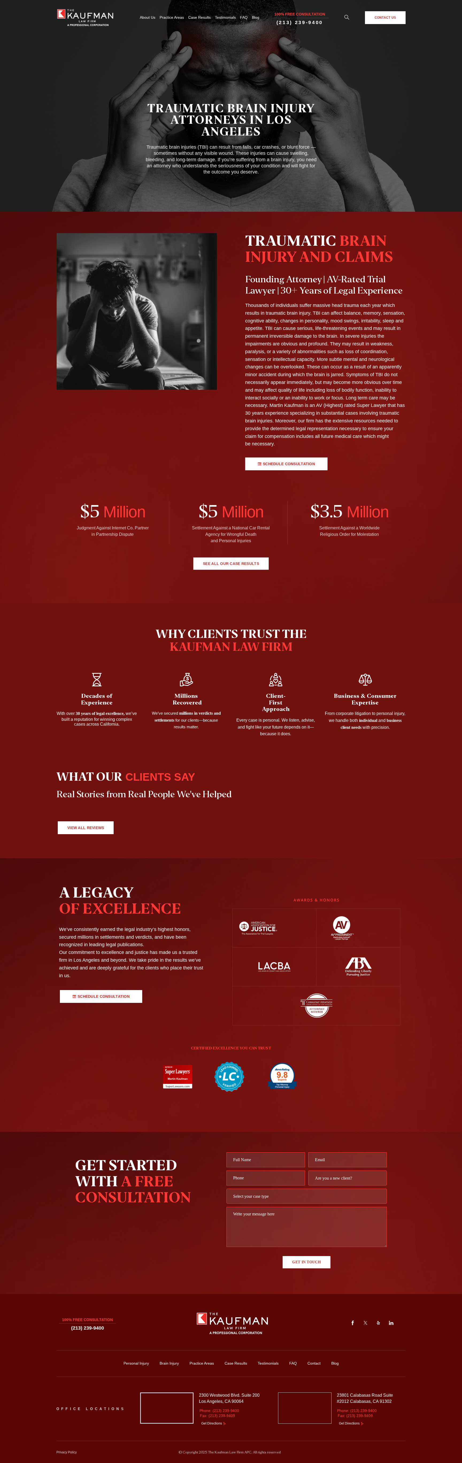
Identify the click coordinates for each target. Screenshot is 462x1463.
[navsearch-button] (346, 17)
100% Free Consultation (299, 14)
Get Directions (211, 1423)
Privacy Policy (66, 1452)
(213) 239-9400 (299, 22)
